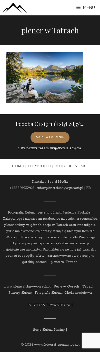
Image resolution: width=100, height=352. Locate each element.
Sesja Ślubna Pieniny (49, 330)
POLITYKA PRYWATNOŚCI (50, 305)
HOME (18, 166)
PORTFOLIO (39, 166)
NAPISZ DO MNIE (50, 137)
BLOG (60, 166)
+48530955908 (21, 188)
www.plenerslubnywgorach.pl (27, 286)
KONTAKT (78, 166)
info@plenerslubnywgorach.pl (60, 188)
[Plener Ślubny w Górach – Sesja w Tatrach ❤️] (15, 7)
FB (88, 188)
